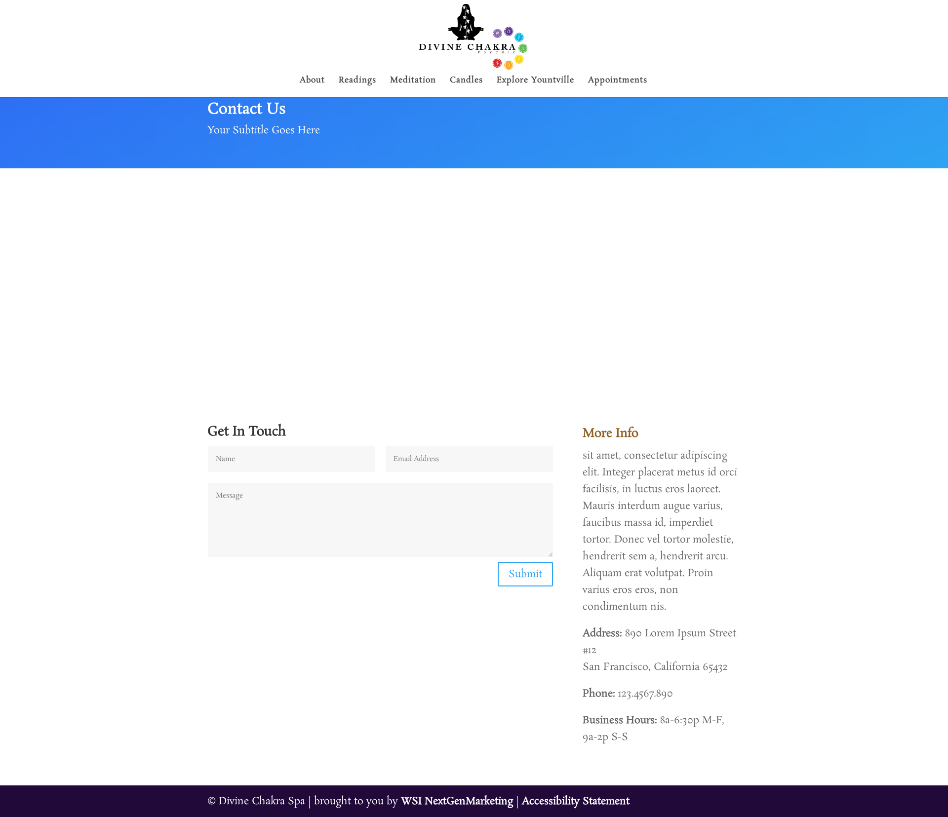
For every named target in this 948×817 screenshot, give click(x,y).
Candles (466, 81)
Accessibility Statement (576, 801)
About (312, 81)
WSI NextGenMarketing (457, 801)
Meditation (413, 81)
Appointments (617, 81)
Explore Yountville (535, 81)
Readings (357, 81)
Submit (525, 574)
